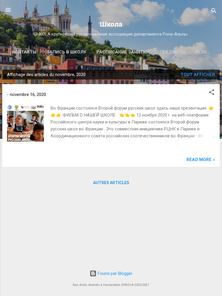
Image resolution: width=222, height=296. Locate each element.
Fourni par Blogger (114, 273)
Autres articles (111, 182)
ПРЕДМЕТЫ (172, 52)
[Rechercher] (213, 12)
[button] (211, 93)
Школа (111, 24)
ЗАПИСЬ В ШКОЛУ (66, 52)
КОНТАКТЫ (24, 52)
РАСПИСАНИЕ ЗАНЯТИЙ (123, 52)
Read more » (200, 159)
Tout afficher (198, 74)
